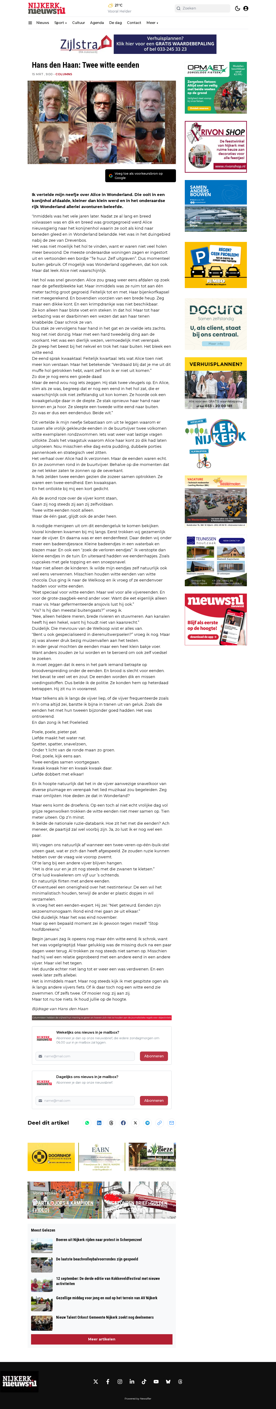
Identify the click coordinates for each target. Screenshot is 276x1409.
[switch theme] (238, 8)
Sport (59, 23)
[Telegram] (147, 1123)
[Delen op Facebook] (123, 1123)
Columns (63, 74)
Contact (134, 23)
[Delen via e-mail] (171, 1123)
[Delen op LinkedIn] (99, 1123)
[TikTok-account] (144, 1381)
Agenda (97, 23)
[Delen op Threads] (111, 1123)
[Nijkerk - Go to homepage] (19, 1382)
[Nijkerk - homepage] (47, 8)
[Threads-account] (180, 1381)
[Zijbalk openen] (30, 22)
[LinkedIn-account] (132, 1381)
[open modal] (245, 8)
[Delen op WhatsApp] (87, 1123)
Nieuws (42, 23)
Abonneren (154, 1056)
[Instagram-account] (119, 1381)
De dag (115, 23)
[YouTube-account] (156, 1381)
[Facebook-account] (107, 1381)
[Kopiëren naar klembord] (159, 1123)
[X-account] (95, 1381)
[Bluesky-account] (168, 1381)
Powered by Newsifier (138, 1398)
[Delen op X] (135, 1123)
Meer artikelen (101, 1339)
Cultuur (78, 23)
